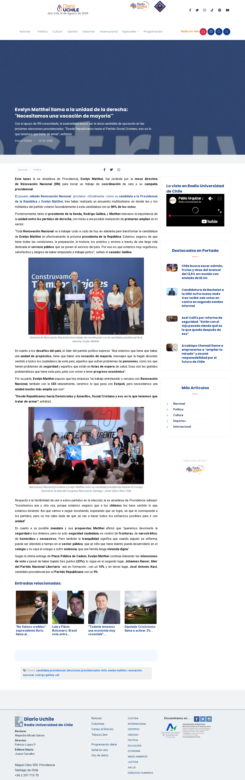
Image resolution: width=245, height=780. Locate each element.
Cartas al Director (102, 729)
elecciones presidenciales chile (87, 670)
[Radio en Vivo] (203, 31)
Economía (134, 751)
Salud (132, 767)
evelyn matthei (117, 670)
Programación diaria (104, 744)
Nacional (23, 169)
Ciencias (133, 734)
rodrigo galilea (44, 675)
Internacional (109, 31)
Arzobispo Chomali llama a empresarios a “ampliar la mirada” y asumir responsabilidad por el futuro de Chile (202, 354)
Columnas (97, 724)
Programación (153, 31)
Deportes (89, 31)
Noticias (25, 31)
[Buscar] (218, 31)
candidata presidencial (50, 670)
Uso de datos (99, 755)
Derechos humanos (140, 772)
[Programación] (211, 31)
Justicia (133, 761)
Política (42, 31)
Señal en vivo (99, 750)
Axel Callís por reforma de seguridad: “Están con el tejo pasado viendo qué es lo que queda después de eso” (202, 326)
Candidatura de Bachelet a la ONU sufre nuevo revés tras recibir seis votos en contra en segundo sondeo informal (203, 298)
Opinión (72, 31)
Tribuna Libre (99, 734)
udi (57, 675)
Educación (134, 745)
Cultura (57, 31)
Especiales (129, 31)
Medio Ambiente (138, 756)
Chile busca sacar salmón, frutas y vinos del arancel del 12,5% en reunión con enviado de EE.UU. (202, 272)
